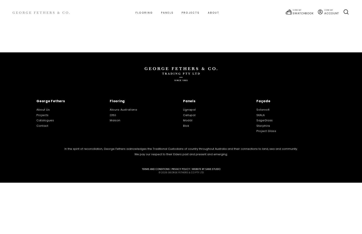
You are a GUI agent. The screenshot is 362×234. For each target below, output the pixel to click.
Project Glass (266, 131)
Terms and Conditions (156, 169)
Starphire (263, 126)
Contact (42, 126)
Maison (115, 120)
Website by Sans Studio (206, 169)
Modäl (187, 120)
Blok (186, 126)
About (214, 12)
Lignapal (189, 110)
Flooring (144, 12)
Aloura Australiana (123, 110)
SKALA (260, 115)
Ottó (113, 115)
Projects (191, 12)
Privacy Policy (181, 169)
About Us (43, 110)
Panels (167, 12)
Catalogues (45, 120)
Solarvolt (263, 110)
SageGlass (264, 120)
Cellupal (189, 115)
